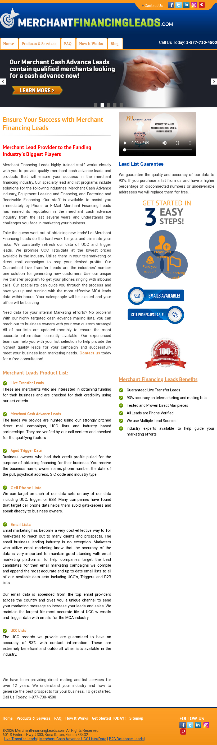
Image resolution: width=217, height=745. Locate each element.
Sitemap (136, 718)
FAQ (57, 718)
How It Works (76, 718)
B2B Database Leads (126, 739)
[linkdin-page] (198, 725)
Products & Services (33, 718)
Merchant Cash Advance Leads (36, 414)
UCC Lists (18, 630)
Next (214, 81)
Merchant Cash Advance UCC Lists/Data (72, 739)
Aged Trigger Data (26, 451)
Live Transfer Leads (27, 383)
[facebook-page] (182, 725)
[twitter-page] (190, 725)
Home (8, 718)
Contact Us (153, 5)
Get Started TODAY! (108, 718)
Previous (3, 81)
